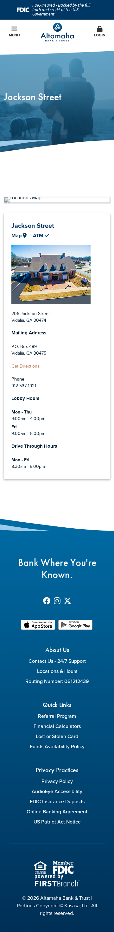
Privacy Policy (57, 781)
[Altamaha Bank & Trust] (57, 31)
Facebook (47, 601)
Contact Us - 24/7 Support (57, 660)
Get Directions (25, 366)
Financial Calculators (57, 726)
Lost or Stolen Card (57, 736)
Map (17, 235)
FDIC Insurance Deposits (57, 801)
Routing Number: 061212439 (57, 681)
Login (99, 35)
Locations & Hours (57, 671)
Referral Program (57, 715)
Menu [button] (14, 35)
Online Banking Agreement (57, 811)
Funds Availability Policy (57, 746)
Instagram (57, 601)
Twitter (67, 601)
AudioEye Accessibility (57, 791)
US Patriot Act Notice (57, 821)
